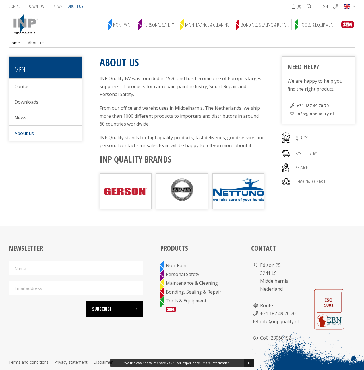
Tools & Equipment (317, 24)
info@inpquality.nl (315, 114)
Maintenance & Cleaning (207, 24)
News (58, 6)
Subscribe (102, 309)
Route (266, 305)
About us (75, 6)
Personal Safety (158, 24)
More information (216, 363)
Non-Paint (122, 24)
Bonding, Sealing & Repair (265, 24)
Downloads (38, 6)
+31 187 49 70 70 (313, 105)
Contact (15, 6)
